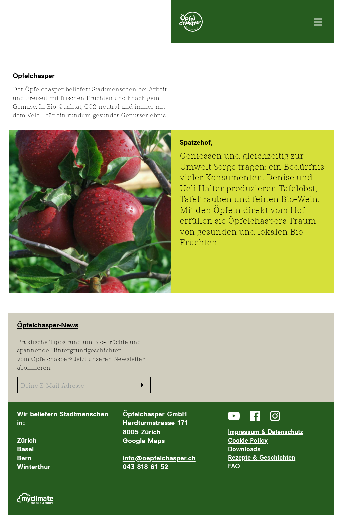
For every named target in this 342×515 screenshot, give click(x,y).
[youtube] (234, 416)
